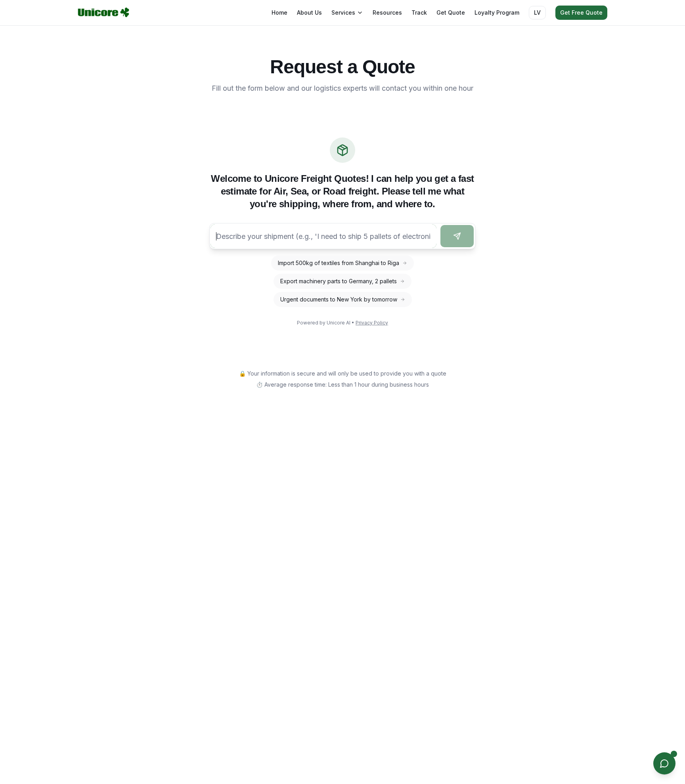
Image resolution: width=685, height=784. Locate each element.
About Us (309, 12)
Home (279, 12)
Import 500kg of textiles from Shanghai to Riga (338, 262)
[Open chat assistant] (664, 763)
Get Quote (450, 12)
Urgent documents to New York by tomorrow (338, 299)
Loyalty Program (497, 12)
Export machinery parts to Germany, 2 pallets (338, 281)
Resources (387, 12)
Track (419, 12)
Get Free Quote (581, 12)
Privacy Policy (372, 323)
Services (343, 12)
